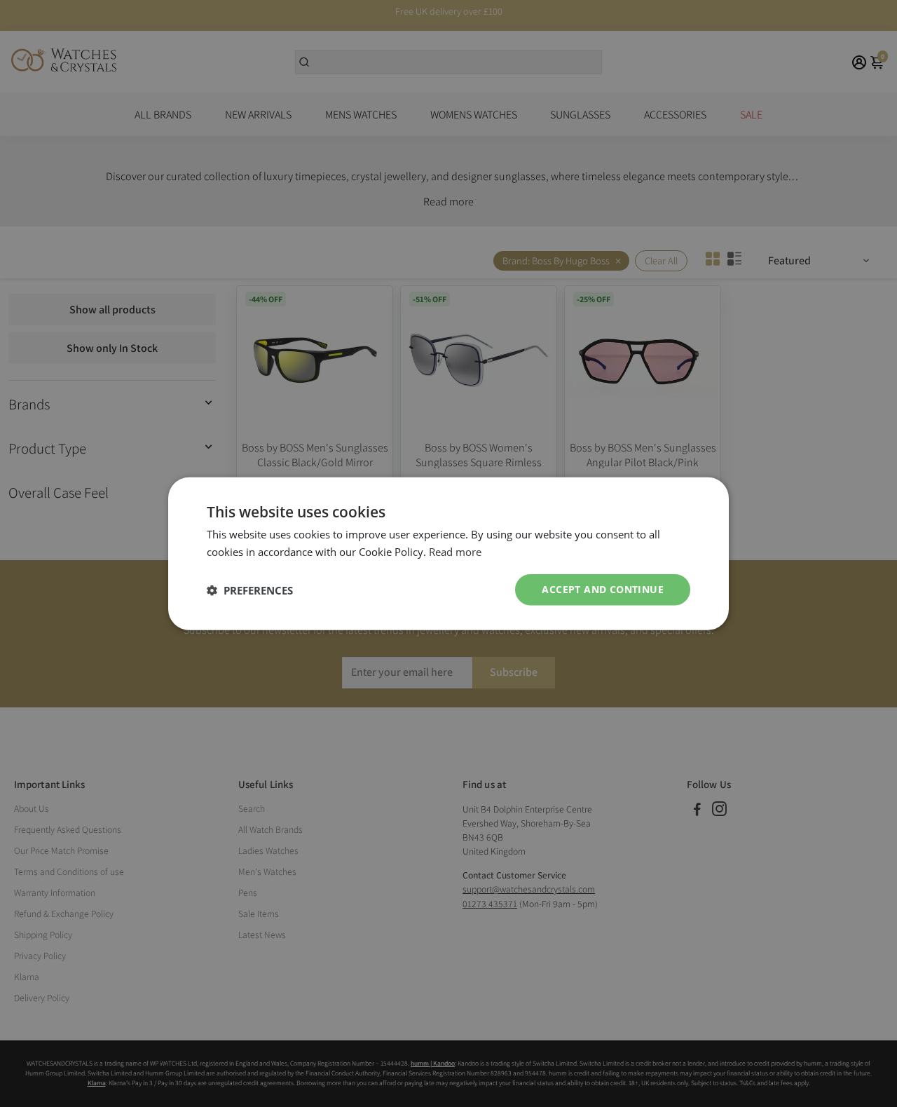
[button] (250, 589)
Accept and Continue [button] (603, 589)
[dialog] (448, 553)
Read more (455, 551)
